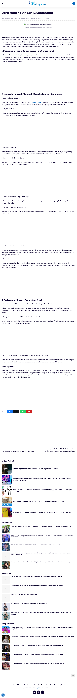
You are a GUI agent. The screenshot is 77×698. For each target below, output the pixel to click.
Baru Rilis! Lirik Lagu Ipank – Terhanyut (24, 594)
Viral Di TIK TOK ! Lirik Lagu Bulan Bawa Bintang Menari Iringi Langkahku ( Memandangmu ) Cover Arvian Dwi (41, 554)
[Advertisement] (38, 79)
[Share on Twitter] (16, 411)
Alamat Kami (17, 685)
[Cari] (73, 675)
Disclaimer (28, 685)
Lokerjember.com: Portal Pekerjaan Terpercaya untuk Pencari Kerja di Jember (37, 585)
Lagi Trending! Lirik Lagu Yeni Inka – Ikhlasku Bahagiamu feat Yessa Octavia (36, 576)
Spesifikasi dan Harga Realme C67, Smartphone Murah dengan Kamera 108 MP (42, 512)
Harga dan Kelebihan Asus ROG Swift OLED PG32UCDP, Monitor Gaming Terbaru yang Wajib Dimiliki (42, 480)
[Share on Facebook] (10, 411)
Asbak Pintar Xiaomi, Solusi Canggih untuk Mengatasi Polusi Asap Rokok (39, 502)
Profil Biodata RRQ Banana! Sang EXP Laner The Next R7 (29, 603)
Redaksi (49, 685)
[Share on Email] (29, 411)
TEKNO (47, 18)
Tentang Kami (59, 685)
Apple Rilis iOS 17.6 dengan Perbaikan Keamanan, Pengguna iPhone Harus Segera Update (42, 491)
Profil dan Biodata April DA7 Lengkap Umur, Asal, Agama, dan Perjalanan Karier (37, 663)
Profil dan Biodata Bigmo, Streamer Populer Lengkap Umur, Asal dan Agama (37, 654)
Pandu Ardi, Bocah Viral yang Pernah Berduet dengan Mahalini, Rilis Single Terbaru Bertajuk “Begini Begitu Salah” (42, 628)
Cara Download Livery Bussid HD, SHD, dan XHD (18, 451)
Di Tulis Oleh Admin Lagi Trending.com (16, 18)
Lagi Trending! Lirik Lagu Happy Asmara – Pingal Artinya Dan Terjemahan (35, 544)
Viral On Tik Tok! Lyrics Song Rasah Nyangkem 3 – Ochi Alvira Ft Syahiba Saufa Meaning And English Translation (42, 536)
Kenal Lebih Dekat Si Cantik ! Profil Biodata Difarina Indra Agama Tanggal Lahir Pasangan (41, 526)
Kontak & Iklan (39, 685)
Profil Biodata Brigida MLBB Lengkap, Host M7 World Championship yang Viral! (37, 645)
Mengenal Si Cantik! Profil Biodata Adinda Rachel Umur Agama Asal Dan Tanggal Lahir (60, 450)
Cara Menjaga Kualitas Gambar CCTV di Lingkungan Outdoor (35, 469)
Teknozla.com (36, 102)
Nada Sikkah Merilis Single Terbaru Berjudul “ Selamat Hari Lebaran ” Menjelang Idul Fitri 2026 (42, 636)
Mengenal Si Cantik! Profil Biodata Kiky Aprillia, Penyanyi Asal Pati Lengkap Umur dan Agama (42, 562)
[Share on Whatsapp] (23, 411)
